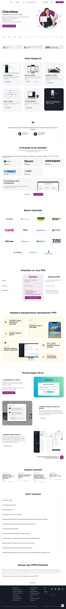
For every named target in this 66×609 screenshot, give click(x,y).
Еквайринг (18, 2)
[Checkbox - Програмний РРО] (5, 2)
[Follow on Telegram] (55, 589)
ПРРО (11, 2)
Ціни (24, 2)
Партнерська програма (31, 2)
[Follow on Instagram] (52, 589)
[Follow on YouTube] (59, 589)
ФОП (37, 578)
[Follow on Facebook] (62, 589)
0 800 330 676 (53, 595)
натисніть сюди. (13, 187)
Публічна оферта (55, 606)
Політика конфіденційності (47, 606)
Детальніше (6, 164)
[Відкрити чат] (62, 605)
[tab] (6, 156)
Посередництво (61, 606)
